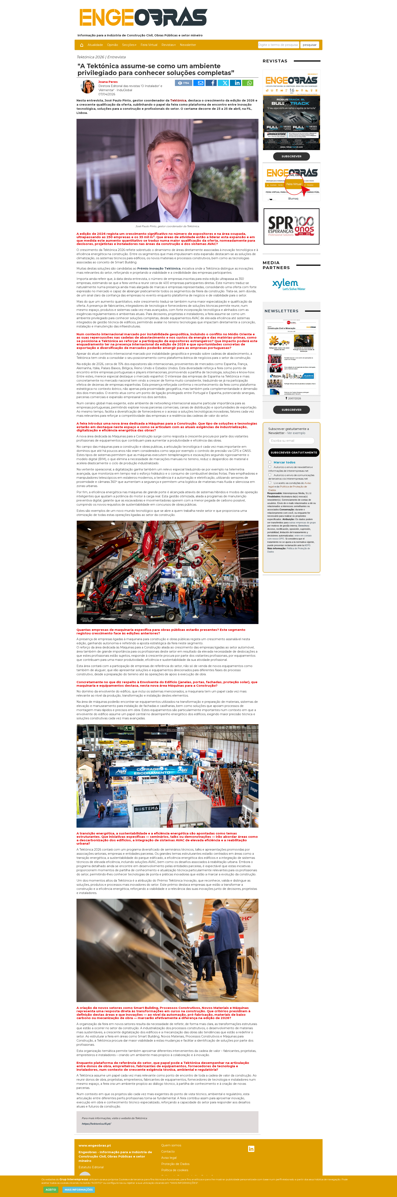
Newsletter (188, 45)
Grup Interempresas (74, 1179)
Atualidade (95, 45)
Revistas (167, 45)
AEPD (307, 545)
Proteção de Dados (175, 1164)
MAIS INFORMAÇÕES (79, 1189)
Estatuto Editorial (91, 1167)
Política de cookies (174, 1170)
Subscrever (291, 156)
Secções (128, 45)
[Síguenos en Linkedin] (251, 1149)
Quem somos (171, 1145)
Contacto (168, 1151)
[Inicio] (82, 45)
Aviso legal (169, 1158)
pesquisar (310, 45)
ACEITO (51, 1189)
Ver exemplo (296, 433)
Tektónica (178, 100)
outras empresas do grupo (302, 522)
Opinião (112, 45)
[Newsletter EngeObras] (277, 357)
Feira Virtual (149, 45)
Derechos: (304, 525)
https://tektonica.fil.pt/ (96, 1123)
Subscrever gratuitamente (294, 452)
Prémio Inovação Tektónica (159, 268)
